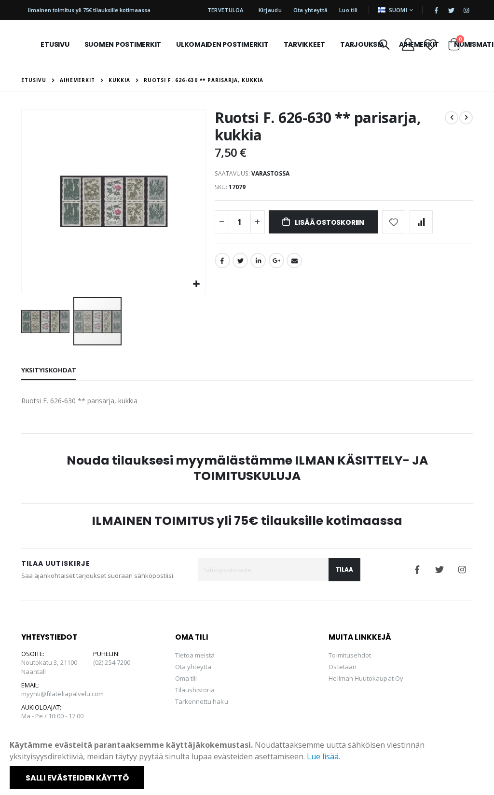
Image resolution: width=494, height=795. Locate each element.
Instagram (462, 569)
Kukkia (119, 80)
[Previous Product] (451, 117)
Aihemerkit (77, 80)
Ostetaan (343, 666)
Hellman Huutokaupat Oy (366, 678)
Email (294, 260)
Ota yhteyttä (310, 10)
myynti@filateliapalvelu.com (62, 693)
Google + (276, 260)
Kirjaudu (270, 10)
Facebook (222, 260)
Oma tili (186, 678)
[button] (196, 284)
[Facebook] (436, 10)
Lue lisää (323, 756)
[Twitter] (451, 10)
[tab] (48, 370)
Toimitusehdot (350, 655)
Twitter (240, 260)
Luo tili (348, 10)
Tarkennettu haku (201, 701)
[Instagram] (466, 10)
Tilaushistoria (195, 689)
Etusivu (33, 80)
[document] (248, 764)
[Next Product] (466, 117)
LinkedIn (258, 260)
